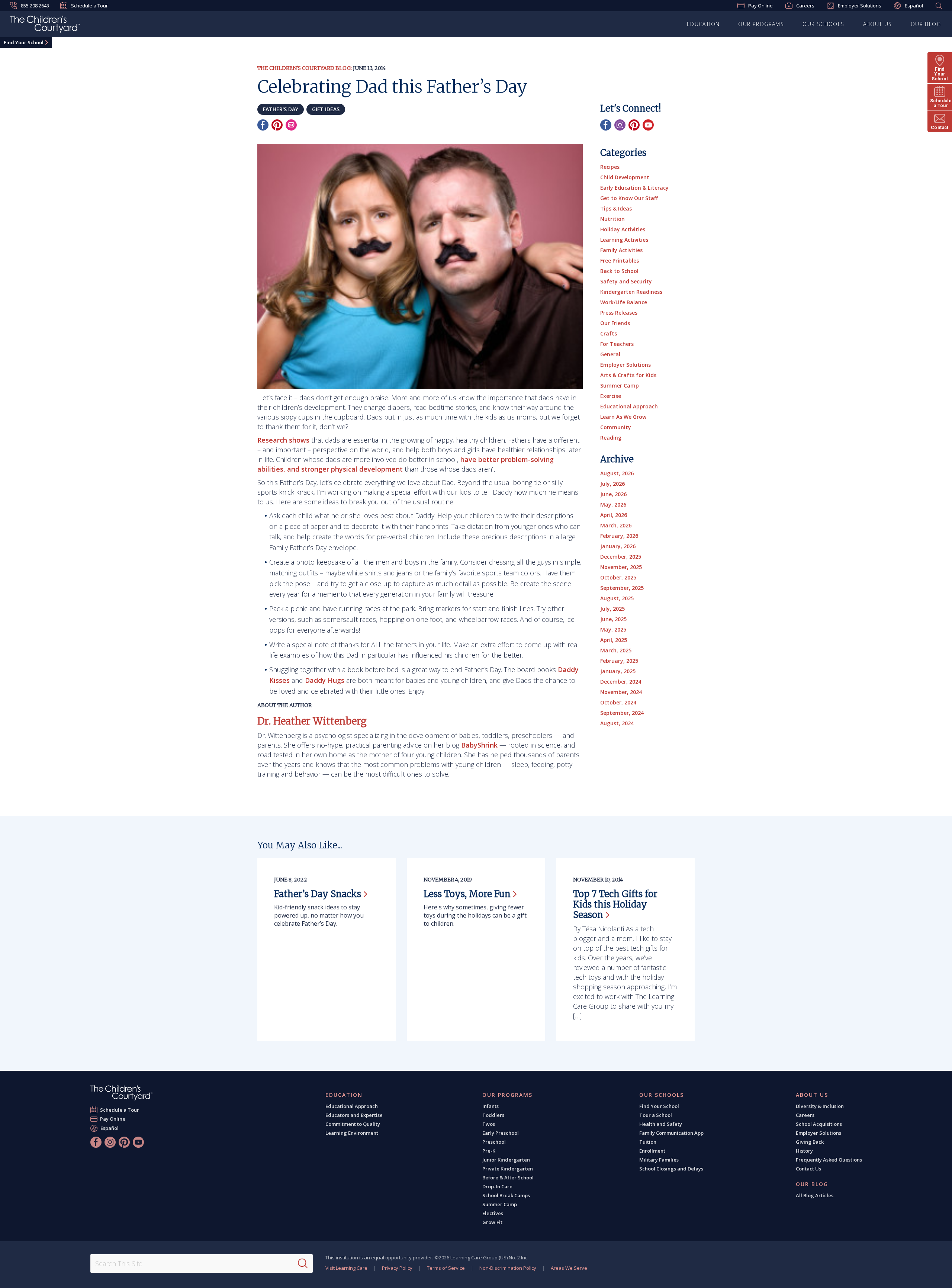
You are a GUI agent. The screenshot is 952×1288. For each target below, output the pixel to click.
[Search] (303, 1263)
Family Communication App (671, 1133)
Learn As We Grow (623, 416)
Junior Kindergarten (506, 1160)
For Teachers (617, 343)
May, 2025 (613, 629)
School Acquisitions (819, 1124)
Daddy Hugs (324, 680)
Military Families (659, 1160)
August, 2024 (617, 723)
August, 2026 (617, 473)
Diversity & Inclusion (820, 1106)
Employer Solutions (859, 5)
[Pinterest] (277, 125)
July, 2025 (612, 608)
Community (615, 427)
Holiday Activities (622, 229)
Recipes (610, 166)
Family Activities (621, 250)
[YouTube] (648, 125)
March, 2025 (615, 650)
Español (914, 5)
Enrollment (652, 1151)
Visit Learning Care (346, 1268)
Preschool (494, 1142)
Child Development (624, 177)
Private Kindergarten (507, 1169)
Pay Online (760, 5)
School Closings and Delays (671, 1169)
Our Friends (615, 323)
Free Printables (619, 260)
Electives (492, 1213)
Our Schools (823, 24)
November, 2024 (621, 692)
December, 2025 (620, 556)
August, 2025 (617, 598)
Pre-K (488, 1151)
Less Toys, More (467, 894)
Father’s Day (317, 894)
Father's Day (280, 109)
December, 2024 (620, 681)
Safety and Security (626, 281)
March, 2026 (615, 525)
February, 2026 (619, 535)
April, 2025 (613, 639)
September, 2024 (622, 712)
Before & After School (508, 1178)
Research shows (283, 440)
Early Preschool (500, 1133)
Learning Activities (624, 239)
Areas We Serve (569, 1268)
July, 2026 (612, 483)
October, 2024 (618, 702)
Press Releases (618, 312)
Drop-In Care (497, 1186)
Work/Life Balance (623, 302)
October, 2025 (618, 577)
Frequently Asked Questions (829, 1160)
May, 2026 (613, 504)
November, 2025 (621, 567)
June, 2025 (613, 619)
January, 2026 (618, 546)
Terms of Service (446, 1268)
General (610, 354)
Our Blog (926, 24)
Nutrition (612, 218)
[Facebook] (262, 125)
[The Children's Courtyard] (121, 1093)
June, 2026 (613, 494)
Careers (805, 5)
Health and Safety (660, 1124)
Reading (610, 437)
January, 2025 (618, 671)
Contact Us (808, 1169)
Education (703, 24)
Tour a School (655, 1115)
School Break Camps (506, 1195)
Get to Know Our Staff (629, 198)
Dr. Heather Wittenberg (312, 721)
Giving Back (810, 1142)
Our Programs (761, 24)
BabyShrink (479, 745)
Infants (490, 1106)
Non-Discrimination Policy (507, 1268)
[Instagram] (619, 125)
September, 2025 (622, 587)
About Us (877, 24)
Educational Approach (629, 406)
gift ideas (326, 109)
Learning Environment (351, 1133)
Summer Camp (619, 385)
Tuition (647, 1142)
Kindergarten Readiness (631, 291)
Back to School (619, 270)
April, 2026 (613, 514)
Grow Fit (492, 1222)
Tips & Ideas (616, 208)
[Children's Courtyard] (45, 25)
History (804, 1151)
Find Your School (24, 42)
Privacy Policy (397, 1268)
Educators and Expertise (354, 1115)
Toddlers (493, 1115)
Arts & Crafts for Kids (628, 375)
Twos (488, 1124)
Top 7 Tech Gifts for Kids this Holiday (615, 904)
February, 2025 (619, 660)
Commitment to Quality (352, 1124)
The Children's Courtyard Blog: (304, 68)
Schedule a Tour (89, 5)
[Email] (291, 125)
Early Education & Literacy (634, 187)
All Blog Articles (814, 1195)
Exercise (610, 395)
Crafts (608, 333)
